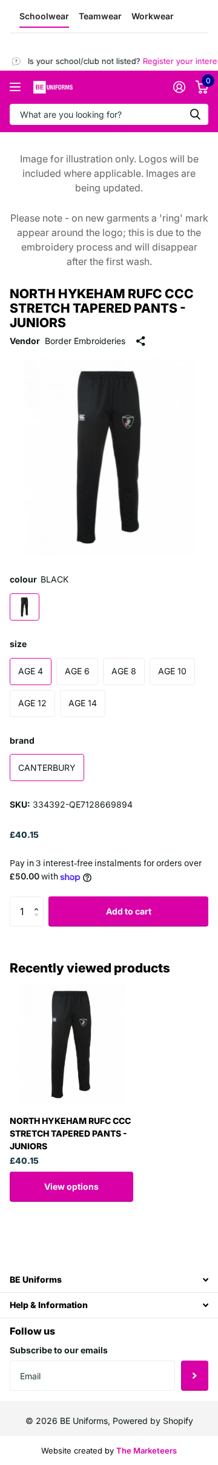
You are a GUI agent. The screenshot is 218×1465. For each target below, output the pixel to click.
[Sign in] (179, 86)
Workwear (152, 16)
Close (109, 1279)
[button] (39, 900)
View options (71, 1186)
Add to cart (128, 911)
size (18, 644)
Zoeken (195, 114)
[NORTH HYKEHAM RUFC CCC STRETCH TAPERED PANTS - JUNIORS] (71, 1044)
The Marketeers (146, 1450)
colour (39, 579)
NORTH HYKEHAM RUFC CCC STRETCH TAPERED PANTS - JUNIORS (70, 1133)
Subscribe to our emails (59, 1350)
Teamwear (100, 16)
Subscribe (194, 1376)
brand (22, 740)
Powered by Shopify (153, 1421)
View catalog (17, 87)
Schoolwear (44, 16)
